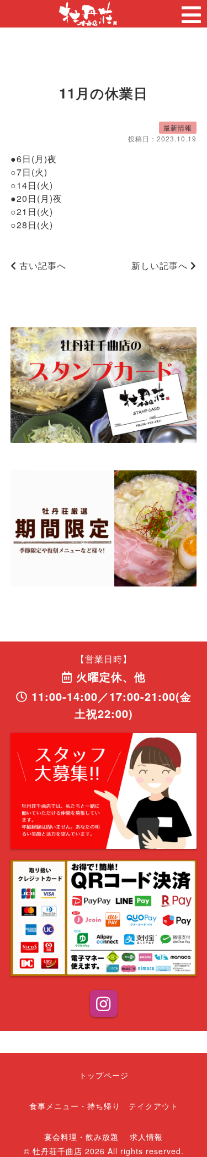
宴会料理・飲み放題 (81, 1136)
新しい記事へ (160, 265)
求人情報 (146, 1136)
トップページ (104, 1075)
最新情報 (177, 127)
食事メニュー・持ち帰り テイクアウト (103, 1105)
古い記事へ (41, 265)
